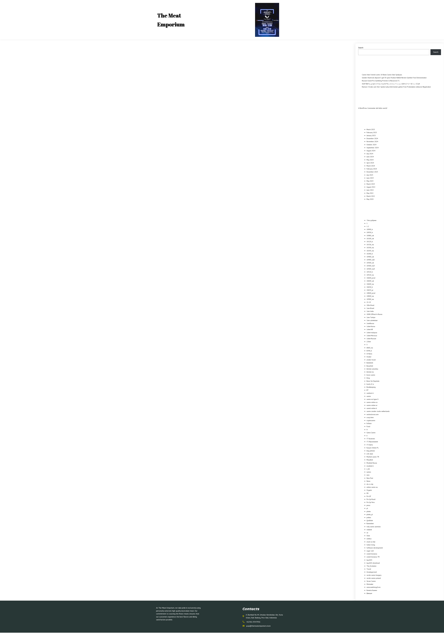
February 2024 (372, 169)
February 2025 (372, 132)
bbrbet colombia (372, 369)
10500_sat (370, 263)
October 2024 (371, 145)
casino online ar (372, 405)
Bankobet (370, 363)
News (368, 481)
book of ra (370, 384)
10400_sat (370, 257)
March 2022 (371, 196)
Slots (368, 536)
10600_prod (371, 278)
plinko (369, 511)
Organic (369, 490)
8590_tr (369, 351)
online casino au (372, 487)
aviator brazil (371, 360)
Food (368, 426)
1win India (370, 311)
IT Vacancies (371, 439)
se (367, 533)
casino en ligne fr (373, 399)
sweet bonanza (372, 554)
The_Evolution (371, 566)
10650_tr (370, 287)
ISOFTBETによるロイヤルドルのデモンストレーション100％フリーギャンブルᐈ (391, 84)
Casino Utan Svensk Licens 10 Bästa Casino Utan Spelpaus (382, 75)
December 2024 (372, 138)
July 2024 (370, 154)
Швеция (369, 593)
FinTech (369, 423)
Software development (375, 548)
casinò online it (372, 408)
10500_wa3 (371, 266)
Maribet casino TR (373, 457)
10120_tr (370, 241)
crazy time (370, 417)
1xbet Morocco (372, 336)
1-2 (368, 226)
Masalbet (370, 460)
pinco (368, 505)
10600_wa (370, 284)
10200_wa (370, 248)
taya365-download (373, 563)
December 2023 (372, 172)
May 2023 (370, 181)
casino (369, 396)
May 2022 (370, 193)
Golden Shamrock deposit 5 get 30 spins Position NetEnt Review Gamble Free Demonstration (394, 78)
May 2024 (370, 160)
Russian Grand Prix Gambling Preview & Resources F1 (380, 81)
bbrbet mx (370, 372)
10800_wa (370, 296)
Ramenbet (370, 523)
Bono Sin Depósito (373, 381)
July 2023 (370, 175)
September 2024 (373, 148)
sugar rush (370, 551)
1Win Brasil (370, 305)
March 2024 (371, 166)
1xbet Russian (371, 339)
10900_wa (370, 299)
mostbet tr (370, 466)
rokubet (369, 530)
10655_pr (370, 290)
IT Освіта (370, 445)
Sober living (371, 545)
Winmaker (370, 584)
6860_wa (370, 348)
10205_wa (370, 251)
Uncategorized (372, 572)
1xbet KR (370, 329)
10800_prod (371, 293)
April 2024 (370, 163)
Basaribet (370, 366)
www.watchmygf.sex (374, 587)
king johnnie (371, 451)
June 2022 (370, 190)
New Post (370, 478)
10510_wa (370, 275)
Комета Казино (372, 590)
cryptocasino (371, 420)
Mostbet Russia (372, 463)
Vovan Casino (371, 581)
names (369, 472)
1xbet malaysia (372, 333)
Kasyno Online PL (373, 448)
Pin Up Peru (371, 502)
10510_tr (370, 272)
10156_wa (370, 245)
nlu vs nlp (370, 484)
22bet (369, 342)
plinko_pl (370, 514)
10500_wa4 (371, 269)
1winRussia (370, 323)
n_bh (368, 469)
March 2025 (371, 129)
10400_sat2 (371, 260)
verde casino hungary (374, 575)
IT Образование (372, 442)
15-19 (369, 302)
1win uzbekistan (372, 320)
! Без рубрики (371, 220)
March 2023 (371, 184)
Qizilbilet (370, 520)
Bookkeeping (371, 387)
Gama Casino (371, 433)
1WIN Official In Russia (374, 314)
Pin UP (369, 496)
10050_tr (370, 232)
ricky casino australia (374, 527)
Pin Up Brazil (371, 499)
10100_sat (370, 238)
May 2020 (370, 199)
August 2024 (371, 151)
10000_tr (370, 229)
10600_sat (370, 281)
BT (367, 390)
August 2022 (371, 187)
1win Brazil (370, 308)
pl (367, 508)
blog (368, 378)
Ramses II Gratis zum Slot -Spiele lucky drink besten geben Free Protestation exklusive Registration (396, 87)
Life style (370, 454)
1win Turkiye (371, 317)
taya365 (369, 560)
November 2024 (372, 141)
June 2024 (370, 157)
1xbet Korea (371, 326)
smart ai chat (371, 542)
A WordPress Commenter (367, 108)
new (368, 475)
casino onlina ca (372, 402)
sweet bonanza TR (373, 557)
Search (360, 47)
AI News (369, 354)
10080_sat (370, 235)
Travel (369, 569)
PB (367, 493)
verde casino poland (374, 578)
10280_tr (370, 254)
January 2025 (371, 135)
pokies (369, 517)
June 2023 (370, 178)
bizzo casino (371, 375)
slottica (369, 539)
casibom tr (370, 393)
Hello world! (382, 108)
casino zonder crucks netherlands (378, 411)
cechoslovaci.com (373, 414)
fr (367, 430)
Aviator (369, 357)
